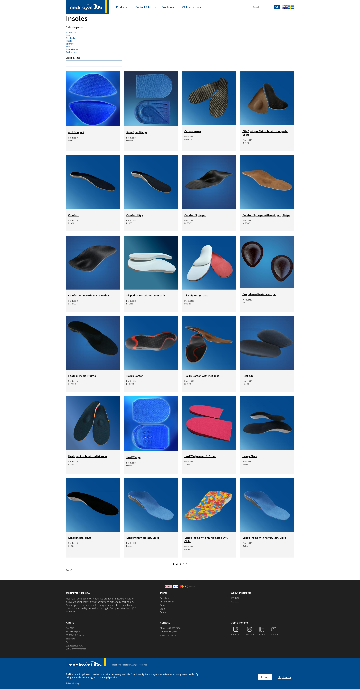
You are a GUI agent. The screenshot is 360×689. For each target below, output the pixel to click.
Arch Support (76, 132)
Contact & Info (144, 7)
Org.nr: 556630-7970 (74, 645)
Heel (68, 35)
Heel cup (247, 376)
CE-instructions (167, 601)
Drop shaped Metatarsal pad (259, 294)
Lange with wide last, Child (142, 537)
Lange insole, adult (79, 537)
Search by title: (73, 57)
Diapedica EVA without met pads (145, 295)
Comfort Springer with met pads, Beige (266, 215)
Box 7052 (70, 628)
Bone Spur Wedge (136, 132)
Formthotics (72, 49)
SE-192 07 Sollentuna (75, 635)
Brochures (168, 7)
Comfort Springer (195, 215)
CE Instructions (191, 7)
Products (121, 7)
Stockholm (71, 638)
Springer (70, 43)
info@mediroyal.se (168, 631)
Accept (265, 677)
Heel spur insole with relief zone (87, 456)
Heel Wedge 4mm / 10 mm (200, 456)
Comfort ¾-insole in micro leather (88, 295)
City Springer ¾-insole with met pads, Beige (265, 132)
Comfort (73, 215)
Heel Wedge (133, 457)
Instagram (249, 634)
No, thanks (284, 677)
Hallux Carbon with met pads (201, 376)
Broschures (165, 598)
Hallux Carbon (134, 376)
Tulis (68, 46)
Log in (162, 608)
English (285, 7)
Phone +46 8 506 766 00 (171, 628)
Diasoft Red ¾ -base (196, 295)
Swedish (291, 7)
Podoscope (71, 52)
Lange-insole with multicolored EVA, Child (206, 539)
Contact (163, 605)
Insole (69, 40)
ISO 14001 (235, 598)
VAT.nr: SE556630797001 (76, 649)
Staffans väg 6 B (73, 631)
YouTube (274, 634)
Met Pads (70, 38)
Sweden (69, 642)
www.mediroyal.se (168, 635)
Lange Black (249, 456)
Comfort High (134, 215)
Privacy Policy (72, 683)
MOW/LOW (71, 32)
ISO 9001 (235, 601)
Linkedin (262, 634)
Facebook (235, 634)
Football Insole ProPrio (82, 376)
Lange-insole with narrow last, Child (264, 537)
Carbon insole (192, 131)
